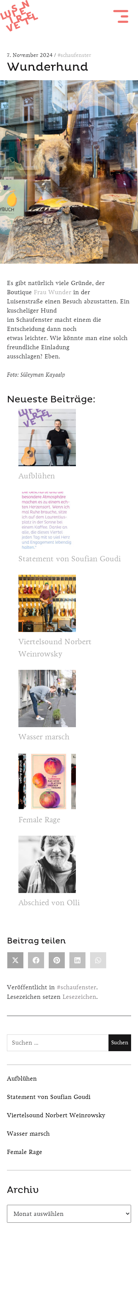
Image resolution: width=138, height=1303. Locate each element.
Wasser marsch (43, 737)
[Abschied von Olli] (47, 866)
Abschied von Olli (49, 903)
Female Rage (39, 820)
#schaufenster (74, 55)
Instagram (69, 1270)
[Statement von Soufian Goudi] (47, 522)
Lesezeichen (79, 996)
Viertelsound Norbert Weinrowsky (56, 1115)
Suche (89, 1270)
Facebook (48, 1270)
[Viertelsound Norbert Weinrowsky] (47, 605)
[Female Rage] (47, 783)
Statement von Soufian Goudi (69, 559)
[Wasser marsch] (47, 700)
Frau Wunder (53, 291)
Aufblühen (36, 476)
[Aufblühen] (47, 439)
